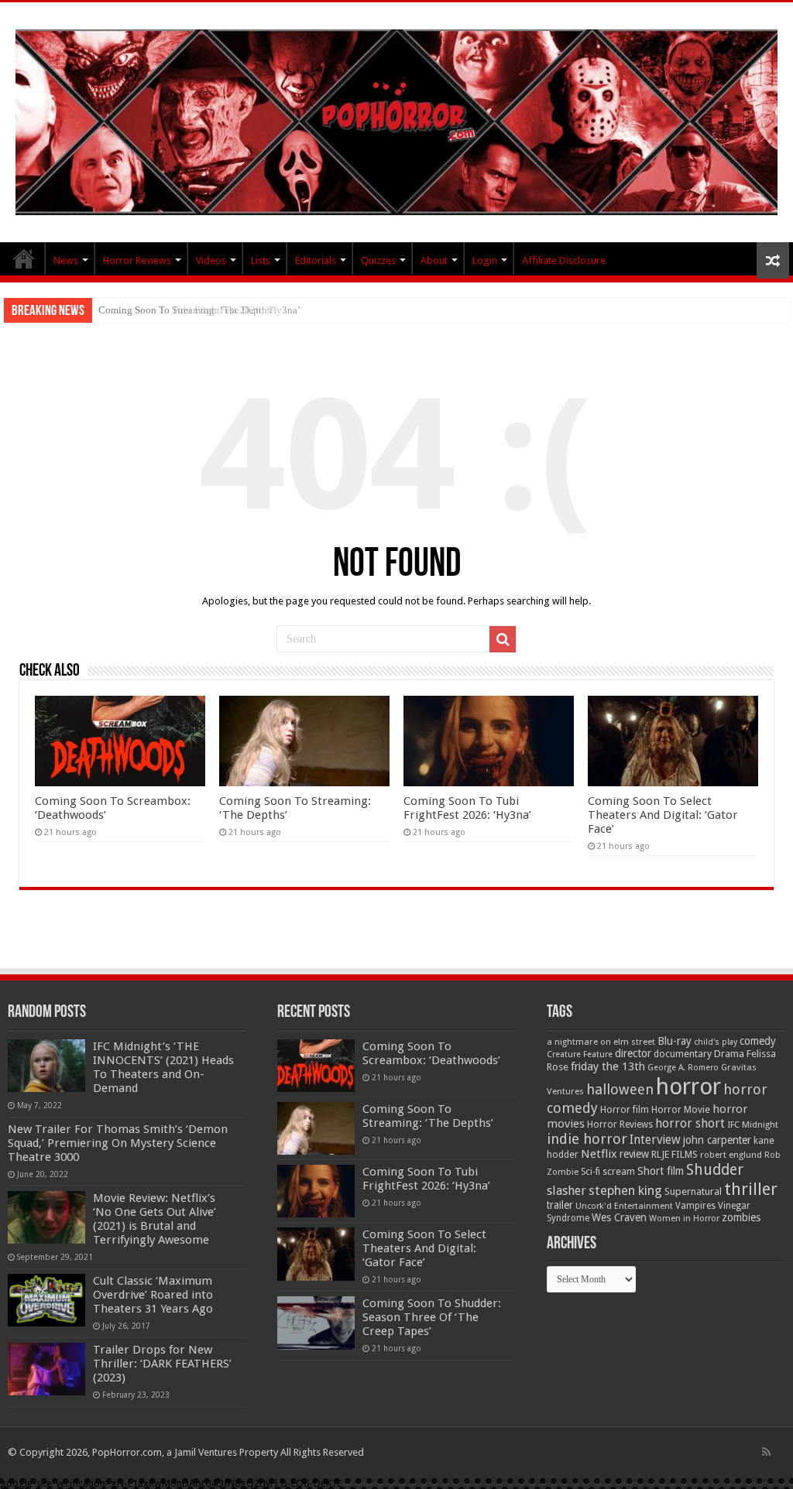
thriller (751, 1189)
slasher (566, 1190)
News (65, 260)
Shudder (714, 1170)
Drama (729, 1053)
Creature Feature (580, 1054)
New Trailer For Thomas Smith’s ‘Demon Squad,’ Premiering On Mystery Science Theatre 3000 (118, 1143)
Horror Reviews (137, 260)
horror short (690, 1123)
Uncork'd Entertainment (624, 1206)
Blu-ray (674, 1041)
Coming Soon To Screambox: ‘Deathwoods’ (431, 1053)
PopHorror (24, 258)
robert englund (731, 1154)
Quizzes (378, 260)
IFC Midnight (752, 1124)
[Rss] (766, 1452)
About (434, 260)
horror (688, 1086)
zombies (741, 1217)
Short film (660, 1171)
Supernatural (693, 1191)
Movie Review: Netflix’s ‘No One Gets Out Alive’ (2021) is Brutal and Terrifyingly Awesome (154, 1219)
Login (484, 260)
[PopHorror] (396, 119)
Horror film (624, 1109)
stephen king (625, 1190)
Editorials (315, 260)
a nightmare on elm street (601, 1041)
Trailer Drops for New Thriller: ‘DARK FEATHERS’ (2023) (162, 1364)
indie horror (587, 1139)
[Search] (502, 639)
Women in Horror (684, 1218)
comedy (758, 1041)
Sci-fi (590, 1171)
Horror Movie (680, 1109)
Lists (260, 260)
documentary (683, 1054)
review (634, 1154)
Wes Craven (619, 1217)
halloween (620, 1089)
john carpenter (717, 1140)
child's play (715, 1042)
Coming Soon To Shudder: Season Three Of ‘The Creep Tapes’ (431, 1317)
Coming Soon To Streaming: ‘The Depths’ (427, 1116)
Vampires (695, 1205)
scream (618, 1171)
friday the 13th (608, 1066)
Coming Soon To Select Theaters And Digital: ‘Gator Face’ (663, 815)
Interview (655, 1140)
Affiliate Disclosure (564, 260)
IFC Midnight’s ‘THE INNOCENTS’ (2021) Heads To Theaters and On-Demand (163, 1067)
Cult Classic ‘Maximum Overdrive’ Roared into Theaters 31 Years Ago (153, 1295)
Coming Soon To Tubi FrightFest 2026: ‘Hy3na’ (199, 310)
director (633, 1053)
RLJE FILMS (674, 1154)
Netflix (599, 1154)
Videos (211, 260)
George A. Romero (683, 1068)
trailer (560, 1205)
